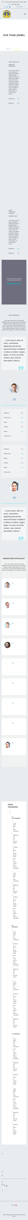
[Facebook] (5, 7)
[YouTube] (9, 7)
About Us (19, 17)
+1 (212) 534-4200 (14, 4)
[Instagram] (7, 7)
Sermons (25, 17)
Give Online (20, 6)
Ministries (22, 17)
